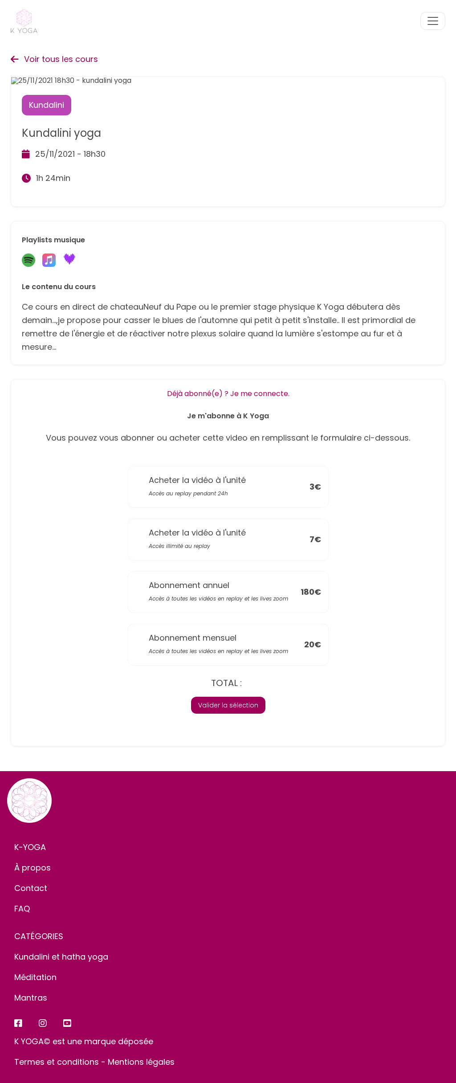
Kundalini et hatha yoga (61, 956)
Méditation (35, 977)
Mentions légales (141, 1061)
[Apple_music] (49, 260)
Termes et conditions (56, 1061)
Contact (30, 888)
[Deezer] (69, 260)
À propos (32, 867)
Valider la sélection (228, 705)
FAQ (22, 908)
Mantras (30, 997)
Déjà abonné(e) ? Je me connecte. (228, 393)
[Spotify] (28, 260)
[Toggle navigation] (432, 21)
